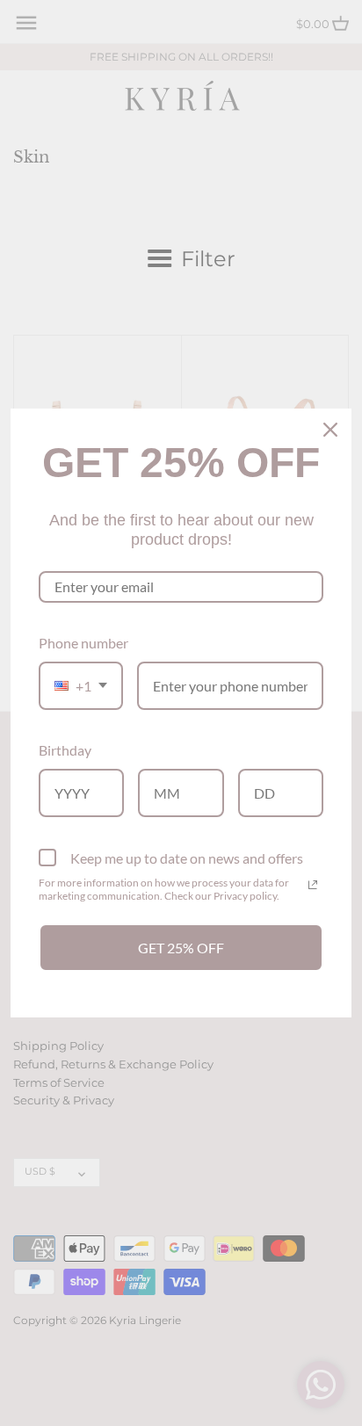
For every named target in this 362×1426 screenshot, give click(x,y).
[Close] (330, 430)
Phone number (83, 642)
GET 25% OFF (181, 947)
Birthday (65, 750)
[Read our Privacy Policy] (312, 884)
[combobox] (81, 686)
